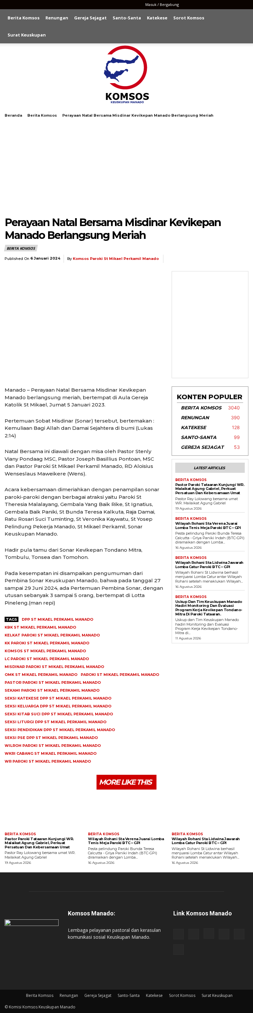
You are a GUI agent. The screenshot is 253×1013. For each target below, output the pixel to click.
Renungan (56, 18)
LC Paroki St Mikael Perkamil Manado (47, 658)
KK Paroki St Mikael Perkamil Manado (47, 643)
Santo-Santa (127, 18)
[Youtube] (243, 4)
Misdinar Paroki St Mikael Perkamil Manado (54, 666)
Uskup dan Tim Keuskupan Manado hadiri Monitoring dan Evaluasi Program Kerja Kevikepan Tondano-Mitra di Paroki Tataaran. (208, 607)
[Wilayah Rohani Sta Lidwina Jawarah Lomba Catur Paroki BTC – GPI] (210, 811)
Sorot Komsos (188, 18)
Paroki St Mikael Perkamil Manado (120, 674)
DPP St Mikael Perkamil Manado (57, 619)
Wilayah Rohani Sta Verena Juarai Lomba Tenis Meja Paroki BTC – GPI (208, 525)
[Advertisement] (126, 167)
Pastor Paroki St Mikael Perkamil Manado (53, 682)
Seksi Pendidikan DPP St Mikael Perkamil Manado (60, 729)
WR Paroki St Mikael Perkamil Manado (48, 761)
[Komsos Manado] (126, 74)
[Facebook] (189, 4)
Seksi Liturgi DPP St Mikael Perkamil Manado (55, 722)
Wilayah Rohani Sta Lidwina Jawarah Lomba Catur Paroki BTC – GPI (209, 564)
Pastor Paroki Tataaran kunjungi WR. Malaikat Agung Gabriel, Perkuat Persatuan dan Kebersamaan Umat (209, 488)
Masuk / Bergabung (162, 4)
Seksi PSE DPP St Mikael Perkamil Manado (51, 737)
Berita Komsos (24, 18)
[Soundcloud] (222, 4)
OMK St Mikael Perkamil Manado (41, 674)
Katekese (157, 18)
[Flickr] (200, 4)
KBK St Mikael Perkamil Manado (40, 627)
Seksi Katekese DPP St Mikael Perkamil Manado (58, 698)
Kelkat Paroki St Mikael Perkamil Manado (52, 635)
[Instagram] (211, 4)
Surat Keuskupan (27, 35)
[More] (241, 258)
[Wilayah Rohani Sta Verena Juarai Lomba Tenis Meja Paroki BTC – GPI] (126, 811)
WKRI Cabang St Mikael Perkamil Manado (51, 753)
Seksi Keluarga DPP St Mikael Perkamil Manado (58, 706)
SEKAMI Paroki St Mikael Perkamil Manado (52, 690)
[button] (240, 18)
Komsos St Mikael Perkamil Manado (45, 651)
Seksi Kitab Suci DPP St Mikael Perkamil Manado (59, 714)
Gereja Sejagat (90, 18)
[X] (233, 4)
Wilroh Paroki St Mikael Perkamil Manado (53, 745)
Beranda (13, 115)
